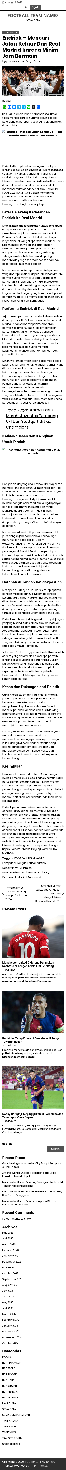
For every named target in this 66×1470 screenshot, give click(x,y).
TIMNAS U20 (9, 1426)
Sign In (35, 7)
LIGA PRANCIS (10, 1391)
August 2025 (9, 1285)
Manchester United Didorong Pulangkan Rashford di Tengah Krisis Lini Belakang (28, 964)
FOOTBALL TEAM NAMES (33, 15)
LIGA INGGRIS (9, 1374)
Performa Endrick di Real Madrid (22, 877)
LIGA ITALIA (8, 1380)
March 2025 (9, 1314)
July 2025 (7, 1291)
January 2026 (10, 1256)
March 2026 (9, 1244)
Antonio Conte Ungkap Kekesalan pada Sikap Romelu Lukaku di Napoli (29, 1174)
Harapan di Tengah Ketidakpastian (24, 863)
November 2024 (11, 1337)
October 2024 (10, 1343)
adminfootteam (16, 61)
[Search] (26, 7)
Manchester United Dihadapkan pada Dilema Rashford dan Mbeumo (29, 1202)
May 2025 (7, 1302)
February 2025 (10, 1320)
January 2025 (10, 1325)
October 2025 (10, 1273)
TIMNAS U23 (9, 1432)
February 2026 (10, 1250)
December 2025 (11, 1261)
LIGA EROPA (8, 1368)
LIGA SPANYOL (10, 32)
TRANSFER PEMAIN (12, 1438)
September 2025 (12, 1279)
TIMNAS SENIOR (10, 1420)
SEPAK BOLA (9, 1409)
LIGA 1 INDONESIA (11, 1362)
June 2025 (8, 1296)
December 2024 (11, 1331)
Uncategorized (11, 1444)
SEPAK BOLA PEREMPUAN (16, 1415)
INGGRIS (7, 1356)
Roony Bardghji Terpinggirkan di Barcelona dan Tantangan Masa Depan (32, 1115)
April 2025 (7, 1308)
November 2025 (11, 1267)
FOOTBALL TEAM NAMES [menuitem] (17, 193)
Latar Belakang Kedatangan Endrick (24, 872)
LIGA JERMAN (9, 1385)
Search (7, 1144)
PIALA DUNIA (9, 1403)
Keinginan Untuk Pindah (17, 868)
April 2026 (7, 1238)
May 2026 (7, 1232)
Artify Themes (38, 1465)
